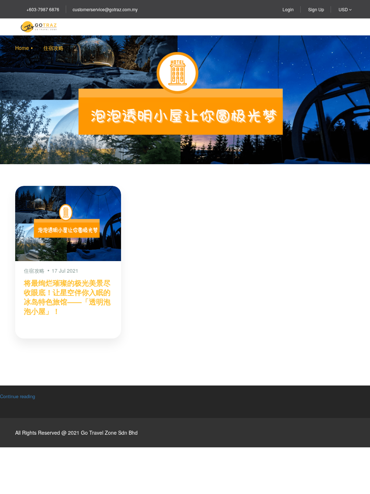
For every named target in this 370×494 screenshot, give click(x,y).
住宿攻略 (53, 47)
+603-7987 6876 (42, 9)
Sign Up (316, 9)
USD (344, 9)
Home (22, 47)
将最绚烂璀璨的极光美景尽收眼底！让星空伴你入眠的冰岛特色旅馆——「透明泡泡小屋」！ (67, 296)
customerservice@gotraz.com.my (105, 9)
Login (288, 9)
